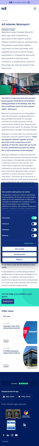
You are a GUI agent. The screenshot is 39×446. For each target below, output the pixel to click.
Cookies (5, 441)
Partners (5, 29)
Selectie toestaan (19, 254)
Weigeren (19, 259)
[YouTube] (16, 435)
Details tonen (28, 243)
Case (12, 29)
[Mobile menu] (34, 8)
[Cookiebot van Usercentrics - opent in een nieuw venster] (28, 185)
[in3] (7, 9)
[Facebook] (4, 435)
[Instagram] (12, 435)
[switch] (34, 223)
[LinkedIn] (8, 435)
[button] (19, 2)
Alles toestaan (19, 249)
